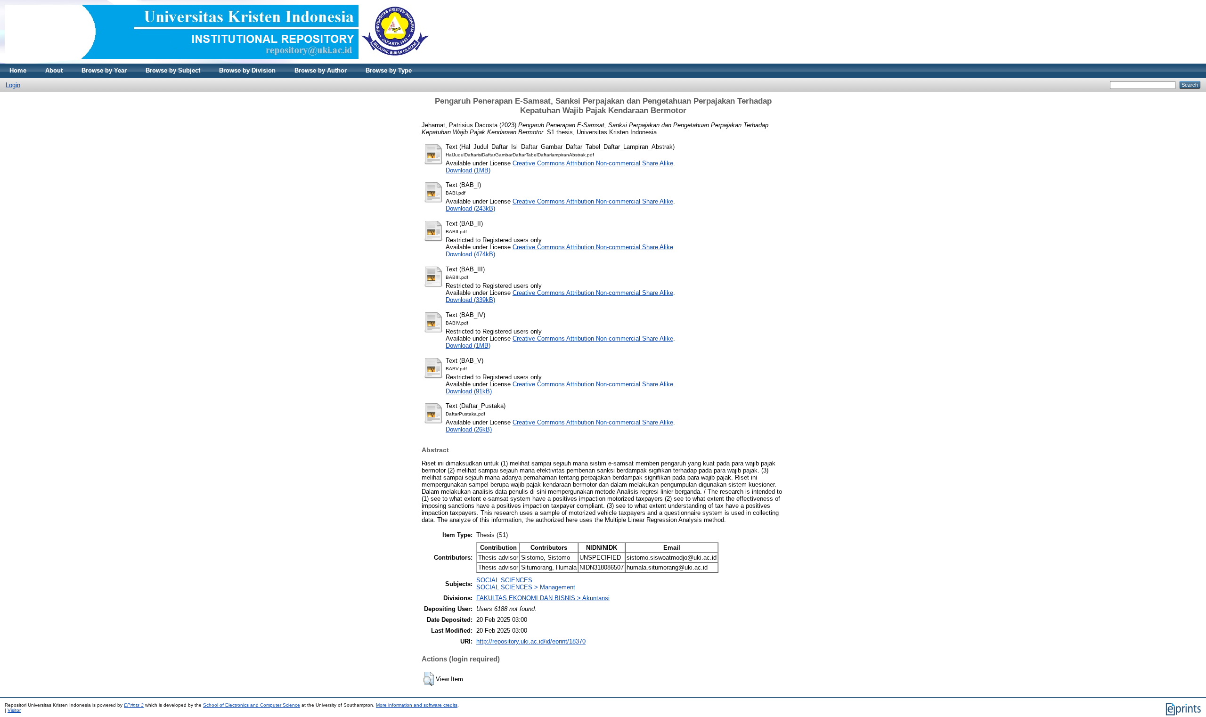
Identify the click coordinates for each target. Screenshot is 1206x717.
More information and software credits (416, 705)
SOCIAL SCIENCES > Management (525, 587)
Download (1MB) (468, 170)
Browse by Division (247, 70)
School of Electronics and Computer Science (251, 705)
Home (17, 70)
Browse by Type (389, 70)
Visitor (14, 710)
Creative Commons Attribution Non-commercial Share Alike (593, 163)
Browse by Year (104, 70)
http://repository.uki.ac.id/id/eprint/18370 (531, 641)
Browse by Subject (173, 70)
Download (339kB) (470, 299)
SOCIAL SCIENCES (504, 580)
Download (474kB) (470, 254)
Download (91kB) (469, 391)
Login (13, 85)
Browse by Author (320, 70)
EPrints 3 (134, 705)
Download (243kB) (470, 208)
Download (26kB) (469, 429)
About (54, 70)
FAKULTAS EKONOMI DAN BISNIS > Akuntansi (543, 598)
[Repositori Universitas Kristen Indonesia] (217, 61)
